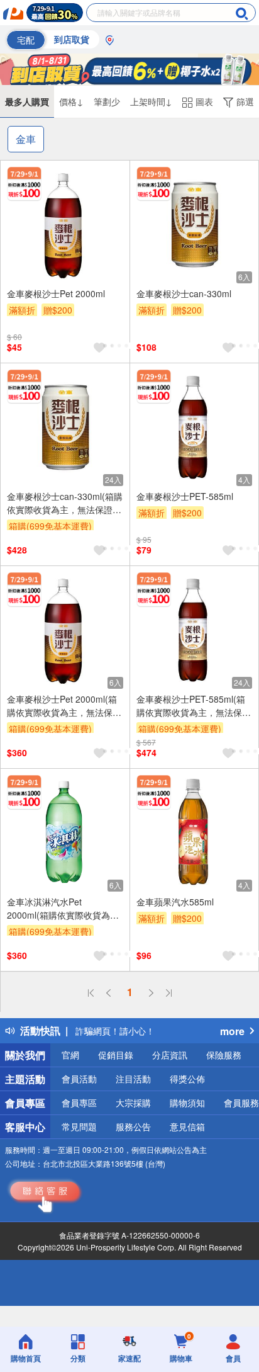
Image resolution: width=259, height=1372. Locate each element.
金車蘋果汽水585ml (175, 901)
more (232, 1031)
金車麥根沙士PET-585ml (184, 496)
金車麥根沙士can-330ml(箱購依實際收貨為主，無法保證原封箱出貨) (65, 503)
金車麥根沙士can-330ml (183, 293)
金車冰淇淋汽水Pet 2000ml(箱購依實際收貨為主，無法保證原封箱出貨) (58, 908)
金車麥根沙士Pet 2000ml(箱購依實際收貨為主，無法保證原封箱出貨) (64, 706)
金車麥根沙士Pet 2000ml (56, 293)
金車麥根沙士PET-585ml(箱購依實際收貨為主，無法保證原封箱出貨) (193, 706)
